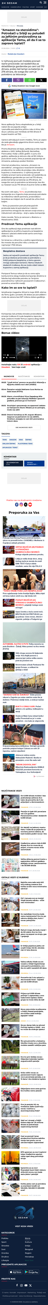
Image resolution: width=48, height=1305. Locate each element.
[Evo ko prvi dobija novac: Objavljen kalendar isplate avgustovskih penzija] (10, 1063)
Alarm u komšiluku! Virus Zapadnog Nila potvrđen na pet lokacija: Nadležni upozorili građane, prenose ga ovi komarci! (26, 398)
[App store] (15, 1272)
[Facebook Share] (6, 80)
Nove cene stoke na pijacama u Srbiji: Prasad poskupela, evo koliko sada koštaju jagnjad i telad (33, 1012)
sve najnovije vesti (24, 427)
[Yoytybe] (26, 1285)
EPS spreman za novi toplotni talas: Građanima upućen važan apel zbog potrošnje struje (33, 1155)
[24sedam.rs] (9, 3)
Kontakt (13, 1293)
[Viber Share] (18, 80)
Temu (22, 192)
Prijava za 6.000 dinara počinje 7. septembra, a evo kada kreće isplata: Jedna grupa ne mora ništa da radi (32, 996)
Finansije (24, 807)
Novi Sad (29, 1260)
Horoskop (29, 1256)
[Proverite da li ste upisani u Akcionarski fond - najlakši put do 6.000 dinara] (10, 983)
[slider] (23, 355)
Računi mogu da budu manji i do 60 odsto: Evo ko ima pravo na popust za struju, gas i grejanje (34, 933)
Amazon (10, 144)
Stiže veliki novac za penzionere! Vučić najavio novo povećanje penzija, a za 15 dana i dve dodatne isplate (33, 1076)
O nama (5, 1293)
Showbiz (39, 7)
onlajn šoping (8, 444)
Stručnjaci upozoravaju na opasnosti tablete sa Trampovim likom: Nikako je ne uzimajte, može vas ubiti (26, 408)
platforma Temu (25, 444)
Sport (32, 7)
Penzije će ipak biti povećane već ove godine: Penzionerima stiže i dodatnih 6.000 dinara (34, 815)
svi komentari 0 (12, 463)
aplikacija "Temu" (10, 447)
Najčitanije (24, 376)
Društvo (5, 1256)
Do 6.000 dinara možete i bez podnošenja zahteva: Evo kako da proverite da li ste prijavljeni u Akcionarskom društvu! (33, 799)
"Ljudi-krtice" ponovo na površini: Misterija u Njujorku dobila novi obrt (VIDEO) (26, 383)
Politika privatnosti (10, 1296)
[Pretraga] (40, 2)
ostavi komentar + (32, 463)
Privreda (20, 26)
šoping (28, 440)
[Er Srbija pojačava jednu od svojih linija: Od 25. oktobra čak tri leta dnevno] (10, 951)
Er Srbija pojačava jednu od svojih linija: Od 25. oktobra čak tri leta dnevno (32, 948)
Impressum (21, 1293)
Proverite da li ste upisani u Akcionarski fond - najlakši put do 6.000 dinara (32, 980)
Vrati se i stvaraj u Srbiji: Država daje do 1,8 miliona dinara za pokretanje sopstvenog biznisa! (32, 1123)
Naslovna (4, 26)
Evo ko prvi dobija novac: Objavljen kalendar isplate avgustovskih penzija (32, 1059)
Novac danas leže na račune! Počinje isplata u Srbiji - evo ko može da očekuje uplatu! (33, 1027)
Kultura (28, 1242)
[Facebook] (16, 505)
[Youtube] (30, 505)
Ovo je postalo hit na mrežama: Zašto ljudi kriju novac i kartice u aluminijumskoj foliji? (32, 1107)
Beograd (29, 1249)
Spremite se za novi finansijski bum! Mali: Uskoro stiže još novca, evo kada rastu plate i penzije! (33, 1171)
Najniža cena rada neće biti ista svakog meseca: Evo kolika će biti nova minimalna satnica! (34, 885)
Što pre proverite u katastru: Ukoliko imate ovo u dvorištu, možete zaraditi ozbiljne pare (34, 1043)
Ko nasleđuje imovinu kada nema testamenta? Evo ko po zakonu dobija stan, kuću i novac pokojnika (33, 917)
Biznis (12, 26)
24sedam (5, 367)
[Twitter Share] (41, 80)
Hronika (5, 1253)
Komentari (39, 376)
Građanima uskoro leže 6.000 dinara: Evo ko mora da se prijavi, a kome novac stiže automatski (33, 846)
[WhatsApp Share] (29, 80)
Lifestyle (5, 1260)
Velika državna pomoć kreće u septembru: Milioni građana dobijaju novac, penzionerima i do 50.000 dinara (34, 862)
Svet (46, 7)
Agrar (23, 1021)
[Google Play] (31, 1272)
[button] (23, 348)
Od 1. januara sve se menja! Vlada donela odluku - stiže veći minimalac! (32, 900)
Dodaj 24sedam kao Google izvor (26, 86)
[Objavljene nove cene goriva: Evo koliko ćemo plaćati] (10, 1094)
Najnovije (5, 7)
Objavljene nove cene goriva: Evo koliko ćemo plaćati (33, 1090)
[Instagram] (21, 505)
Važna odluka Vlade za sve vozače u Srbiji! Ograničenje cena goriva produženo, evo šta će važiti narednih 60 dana (34, 965)
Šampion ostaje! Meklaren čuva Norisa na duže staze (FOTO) (25, 390)
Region (28, 1253)
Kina (21, 440)
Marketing (31, 1293)
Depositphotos (39, 1296)
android (26, 364)
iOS (18, 364)
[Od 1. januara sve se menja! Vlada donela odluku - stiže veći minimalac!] (10, 904)
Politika (25, 7)
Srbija (27, 1245)
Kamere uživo (16, 7)
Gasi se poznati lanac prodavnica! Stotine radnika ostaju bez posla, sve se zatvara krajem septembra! (33, 1139)
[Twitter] (25, 505)
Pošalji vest (41, 1293)
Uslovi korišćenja (25, 1296)
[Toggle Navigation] (45, 2)
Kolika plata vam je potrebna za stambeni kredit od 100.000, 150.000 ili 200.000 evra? (33, 1187)
